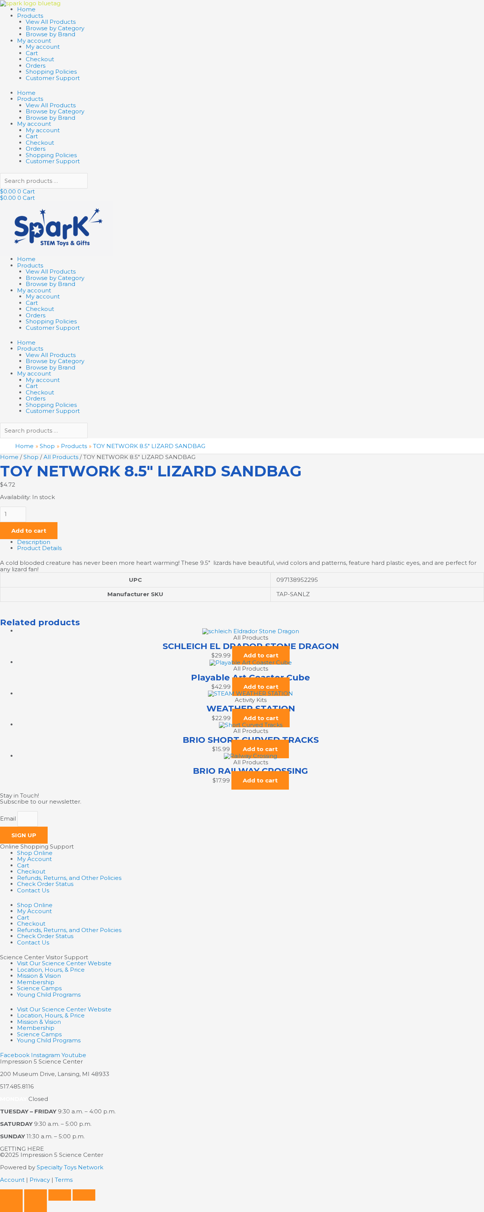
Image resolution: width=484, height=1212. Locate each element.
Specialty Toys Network (70, 1167)
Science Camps (39, 988)
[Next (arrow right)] (35, 1206)
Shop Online (35, 852)
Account (12, 1179)
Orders (35, 65)
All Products (60, 457)
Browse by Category (55, 28)
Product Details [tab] (39, 548)
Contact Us (33, 890)
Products (30, 15)
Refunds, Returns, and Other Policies (69, 877)
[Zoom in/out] (11, 1195)
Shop (31, 457)
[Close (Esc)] (84, 1195)
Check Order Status (45, 883)
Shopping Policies (51, 71)
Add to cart (28, 530)
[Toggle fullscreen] (35, 1195)
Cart (32, 53)
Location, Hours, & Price (51, 969)
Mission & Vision (39, 975)
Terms (64, 1179)
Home (26, 9)
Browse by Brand (50, 34)
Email (8, 818)
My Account (34, 859)
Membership (35, 982)
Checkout (40, 59)
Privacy (39, 1179)
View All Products (51, 21)
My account (34, 40)
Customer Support (53, 78)
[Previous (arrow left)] (11, 1206)
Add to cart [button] (261, 655)
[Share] (59, 1195)
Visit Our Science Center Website (64, 963)
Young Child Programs (49, 994)
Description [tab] (33, 542)
